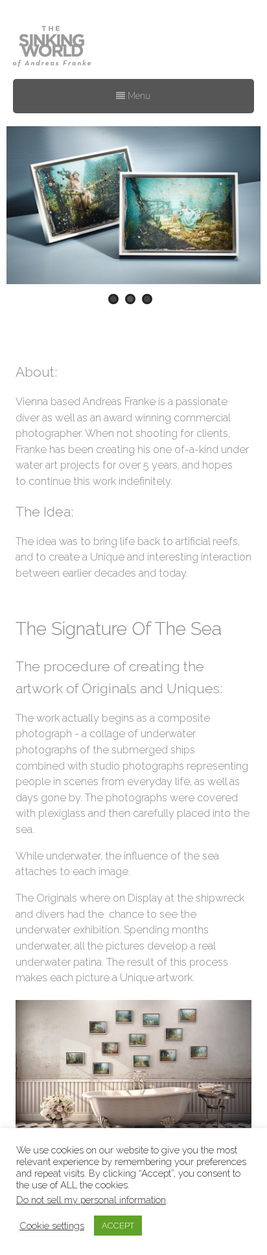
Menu (137, 96)
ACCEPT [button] (118, 1225)
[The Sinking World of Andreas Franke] (52, 47)
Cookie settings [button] (51, 1225)
